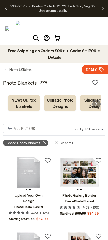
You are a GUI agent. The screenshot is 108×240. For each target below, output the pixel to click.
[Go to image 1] (27, 189)
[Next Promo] (103, 8)
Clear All (66, 142)
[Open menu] (8, 25)
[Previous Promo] (6, 8)
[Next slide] (96, 104)
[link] (24, 103)
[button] (47, 38)
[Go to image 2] (30, 189)
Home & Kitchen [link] (20, 69)
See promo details (53, 10)
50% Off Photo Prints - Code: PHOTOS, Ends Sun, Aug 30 (52, 6)
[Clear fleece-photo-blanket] (45, 143)
